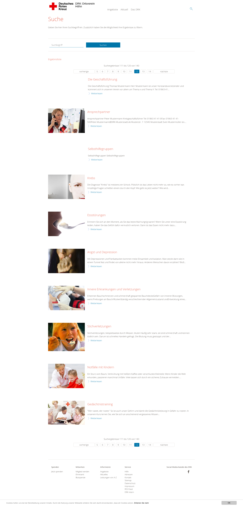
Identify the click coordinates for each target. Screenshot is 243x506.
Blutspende (80, 477)
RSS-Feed (129, 489)
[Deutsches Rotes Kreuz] (61, 6)
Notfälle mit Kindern (100, 367)
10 (124, 71)
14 (149, 71)
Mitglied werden (82, 471)
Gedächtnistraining (100, 404)
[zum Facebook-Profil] (188, 471)
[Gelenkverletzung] (66, 298)
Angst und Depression (102, 252)
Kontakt (128, 477)
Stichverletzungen (99, 326)
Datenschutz (130, 483)
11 (130, 71)
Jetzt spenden (57, 471)
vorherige (84, 71)
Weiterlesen (97, 93)
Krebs (91, 178)
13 (143, 71)
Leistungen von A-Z (108, 477)
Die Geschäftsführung (102, 79)
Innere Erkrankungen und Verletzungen (113, 289)
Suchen (103, 45)
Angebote (112, 9)
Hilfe (126, 471)
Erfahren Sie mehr (141, 503)
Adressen (129, 474)
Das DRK (135, 9)
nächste (164, 71)
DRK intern (129, 492)
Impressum (129, 486)
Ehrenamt (80, 474)
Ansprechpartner (98, 112)
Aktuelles (104, 474)
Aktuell (124, 9)
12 (137, 71)
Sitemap (128, 480)
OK (229, 502)
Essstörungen (96, 215)
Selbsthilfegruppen (100, 149)
